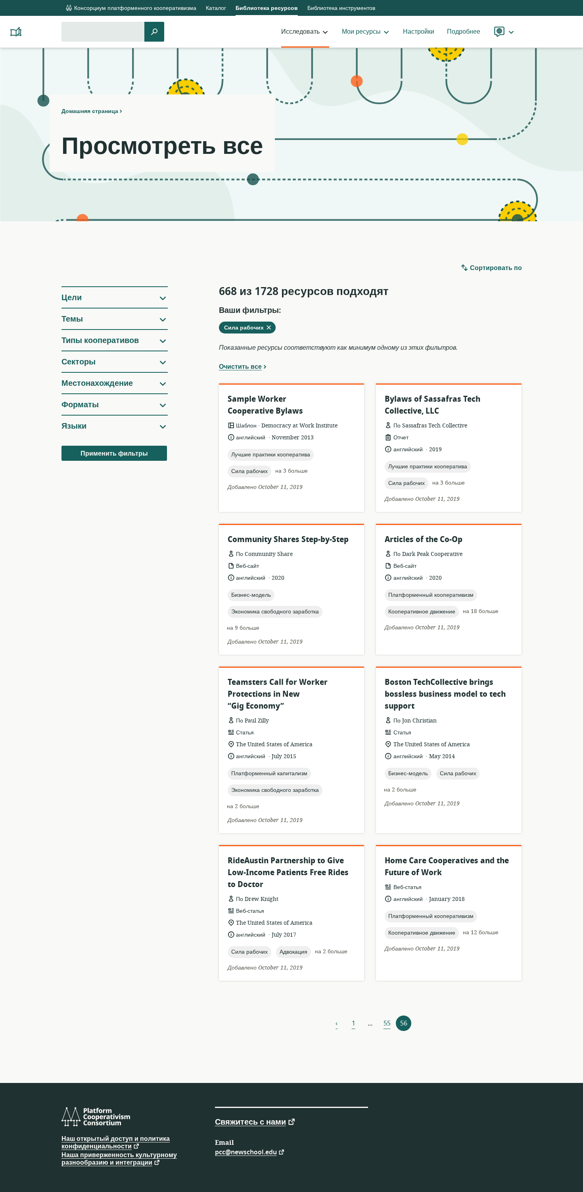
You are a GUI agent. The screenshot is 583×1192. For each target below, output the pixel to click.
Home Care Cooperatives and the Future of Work (447, 866)
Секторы (78, 362)
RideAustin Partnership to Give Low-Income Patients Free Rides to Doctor (288, 872)
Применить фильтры (114, 453)
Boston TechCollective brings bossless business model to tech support (445, 694)
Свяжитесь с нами (250, 1121)
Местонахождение (97, 383)
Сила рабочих (250, 328)
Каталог (216, 8)
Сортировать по (495, 268)
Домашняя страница (89, 111)
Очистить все (240, 366)
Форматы (80, 404)
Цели (71, 297)
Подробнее (463, 31)
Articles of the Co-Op (423, 539)
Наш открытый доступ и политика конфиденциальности (115, 1143)
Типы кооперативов (100, 340)
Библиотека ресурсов (267, 8)
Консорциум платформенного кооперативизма (134, 8)
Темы (72, 319)
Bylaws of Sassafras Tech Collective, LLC (432, 405)
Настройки (418, 31)
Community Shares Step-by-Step (288, 539)
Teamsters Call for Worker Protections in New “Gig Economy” (278, 694)
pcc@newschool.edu (246, 1152)
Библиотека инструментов (341, 8)
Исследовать (300, 31)
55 (387, 1023)
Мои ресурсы (361, 31)
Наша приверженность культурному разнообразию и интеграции (119, 1159)
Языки (73, 426)
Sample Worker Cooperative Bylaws (265, 405)
